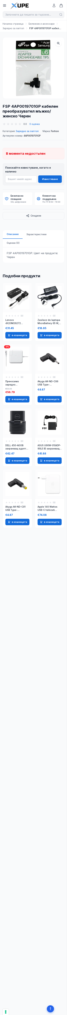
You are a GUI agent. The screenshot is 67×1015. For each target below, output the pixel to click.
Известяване (50, 179)
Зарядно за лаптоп (13, 28)
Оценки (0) (13, 242)
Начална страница (13, 23)
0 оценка (34, 124)
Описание (13, 234)
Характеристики (37, 234)
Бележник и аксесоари (41, 23)
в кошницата (19, 335)
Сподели (36, 215)
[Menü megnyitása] (4, 5)
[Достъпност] (50, 1008)
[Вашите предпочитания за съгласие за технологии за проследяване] (6, 1012)
